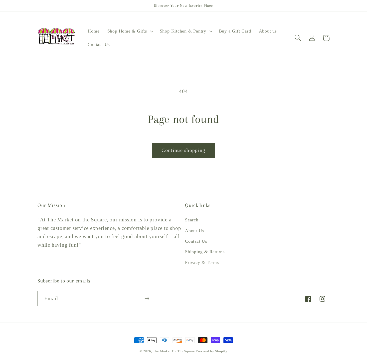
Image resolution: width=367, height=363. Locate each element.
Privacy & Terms (202, 262)
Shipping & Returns (205, 251)
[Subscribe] (147, 298)
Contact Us (196, 241)
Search (191, 219)
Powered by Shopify (211, 351)
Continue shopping (183, 150)
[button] (129, 31)
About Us (194, 230)
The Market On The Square (174, 351)
